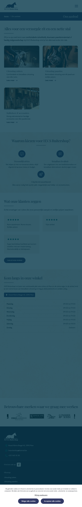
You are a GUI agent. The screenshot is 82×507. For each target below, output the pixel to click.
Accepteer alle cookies (52, 501)
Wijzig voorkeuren (41, 495)
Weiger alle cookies (28, 501)
